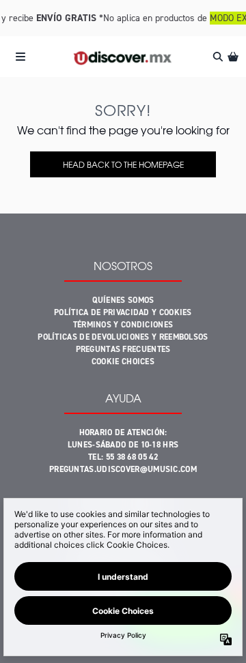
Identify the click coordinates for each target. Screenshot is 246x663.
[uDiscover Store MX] (122, 57)
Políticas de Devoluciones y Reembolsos (123, 337)
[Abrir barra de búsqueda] (217, 56)
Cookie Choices (123, 361)
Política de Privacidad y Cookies (123, 312)
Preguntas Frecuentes (123, 349)
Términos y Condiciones (123, 324)
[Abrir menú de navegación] (20, 57)
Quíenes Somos (123, 300)
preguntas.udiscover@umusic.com (123, 469)
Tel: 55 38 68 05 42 (123, 457)
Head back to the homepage (123, 164)
